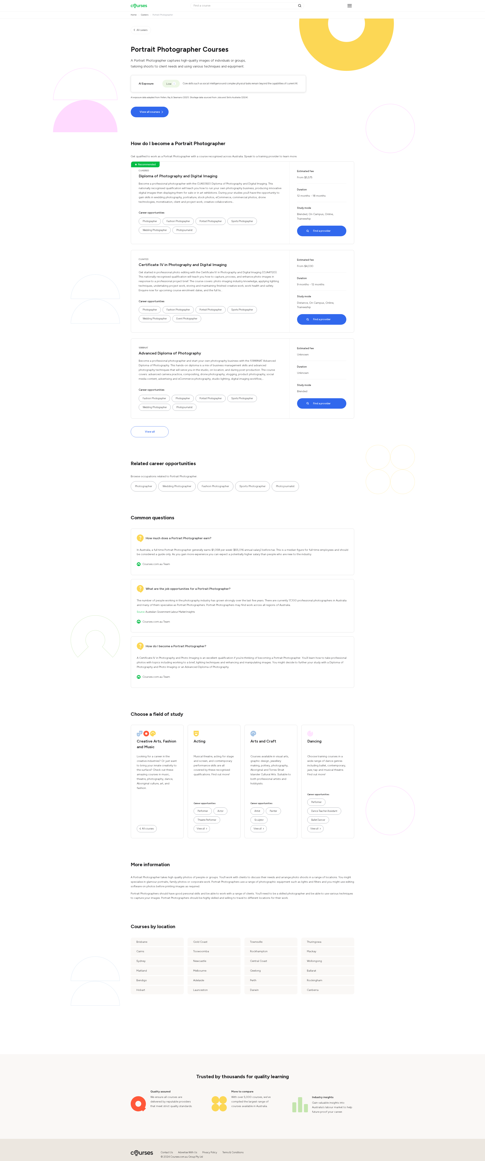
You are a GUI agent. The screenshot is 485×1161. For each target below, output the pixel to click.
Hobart (140, 990)
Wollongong (314, 961)
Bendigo (141, 980)
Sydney (141, 961)
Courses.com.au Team (156, 564)
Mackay (311, 951)
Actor (220, 811)
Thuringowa (314, 942)
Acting (199, 741)
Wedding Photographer (155, 230)
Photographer (150, 221)
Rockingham (314, 980)
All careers (142, 30)
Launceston (200, 990)
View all (150, 431)
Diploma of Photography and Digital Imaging (178, 176)
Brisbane (141, 942)
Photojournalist (184, 230)
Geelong (255, 970)
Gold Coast (200, 942)
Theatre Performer (207, 819)
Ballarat (311, 970)
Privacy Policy (209, 1152)
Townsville (256, 942)
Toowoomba (201, 951)
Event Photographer (186, 318)
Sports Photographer (242, 221)
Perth (253, 980)
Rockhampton (259, 951)
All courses (148, 828)
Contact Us (167, 1152)
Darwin (254, 990)
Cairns (140, 951)
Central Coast (258, 961)
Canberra (312, 990)
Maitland (141, 970)
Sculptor (259, 819)
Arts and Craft (263, 741)
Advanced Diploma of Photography (170, 353)
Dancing (314, 741)
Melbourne (199, 970)
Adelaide (198, 980)
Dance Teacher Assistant (324, 811)
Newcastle (199, 961)
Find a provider (322, 230)
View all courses (150, 111)
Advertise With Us (187, 1152)
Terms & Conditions (232, 1152)
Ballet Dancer (318, 819)
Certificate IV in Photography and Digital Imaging (183, 264)
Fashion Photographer (178, 221)
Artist (257, 811)
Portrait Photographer (210, 221)
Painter (273, 811)
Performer (203, 811)
